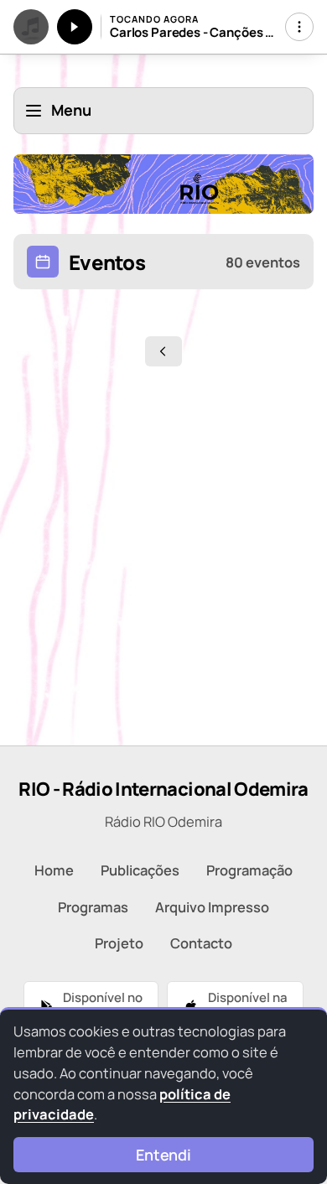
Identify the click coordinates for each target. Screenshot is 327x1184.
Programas (93, 907)
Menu (71, 110)
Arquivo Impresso (212, 907)
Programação (249, 870)
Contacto (201, 943)
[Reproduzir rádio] (74, 26)
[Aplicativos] (299, 27)
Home (54, 870)
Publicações (140, 870)
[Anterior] (163, 351)
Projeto (119, 943)
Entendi (163, 1155)
